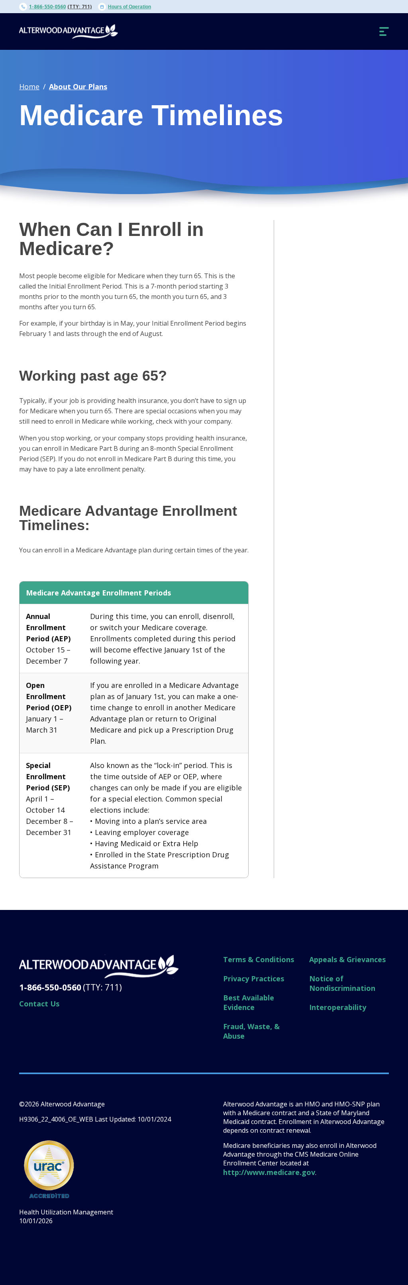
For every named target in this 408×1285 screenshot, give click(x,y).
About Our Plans (78, 86)
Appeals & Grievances (347, 959)
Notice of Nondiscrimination (342, 983)
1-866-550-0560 (47, 6)
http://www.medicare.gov (269, 1172)
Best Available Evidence (248, 1002)
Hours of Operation (129, 7)
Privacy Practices (253, 978)
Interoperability (337, 1007)
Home (29, 86)
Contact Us (39, 1003)
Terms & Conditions (258, 959)
